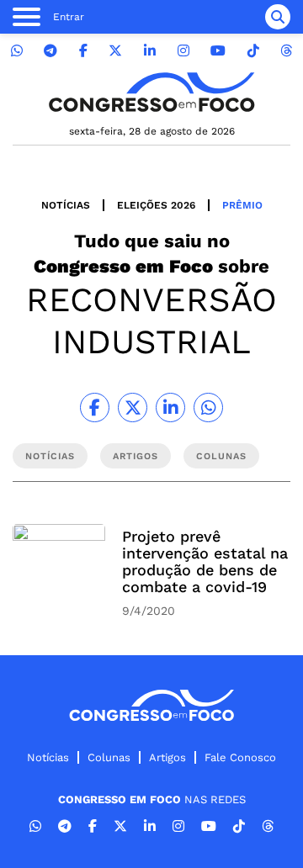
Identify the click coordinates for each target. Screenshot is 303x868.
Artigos (167, 757)
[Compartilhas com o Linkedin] (170, 407)
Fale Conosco (240, 757)
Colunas (109, 757)
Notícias (65, 205)
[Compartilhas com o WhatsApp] (208, 407)
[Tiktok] (253, 51)
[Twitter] (115, 51)
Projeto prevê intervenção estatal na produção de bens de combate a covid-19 (205, 561)
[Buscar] (277, 16)
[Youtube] (218, 51)
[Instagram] (183, 51)
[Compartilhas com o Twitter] (132, 407)
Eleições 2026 (156, 205)
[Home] (151, 92)
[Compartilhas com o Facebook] (94, 407)
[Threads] (286, 51)
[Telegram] (50, 51)
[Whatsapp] (17, 51)
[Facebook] (83, 51)
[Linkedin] (150, 51)
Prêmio (242, 205)
